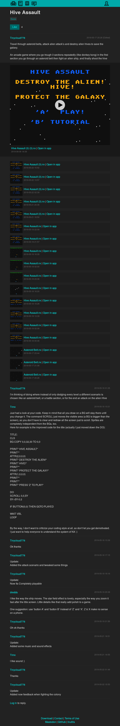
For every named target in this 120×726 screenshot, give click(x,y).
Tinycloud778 (17, 38)
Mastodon (50, 722)
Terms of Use (72, 718)
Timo (13, 407)
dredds (14, 592)
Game (13, 19)
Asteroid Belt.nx (32, 350)
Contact (58, 718)
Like (14, 27)
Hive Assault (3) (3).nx (23, 148)
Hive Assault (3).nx (34, 164)
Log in (13, 703)
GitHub (62, 722)
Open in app (44, 148)
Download (46, 718)
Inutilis (71, 722)
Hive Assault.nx (32, 226)
